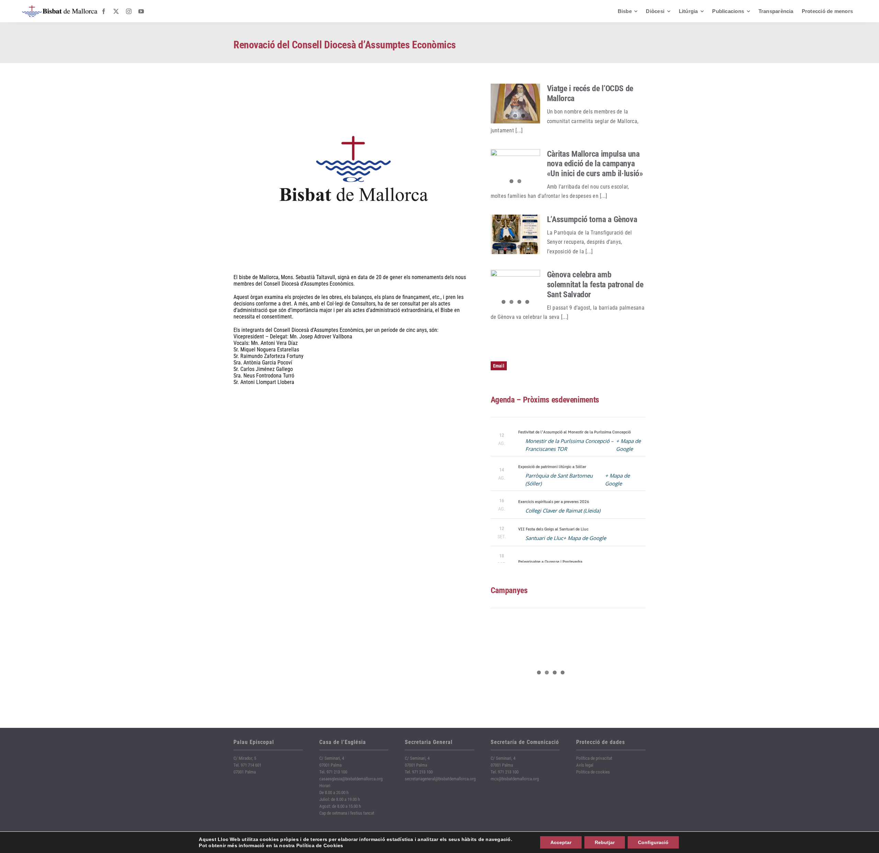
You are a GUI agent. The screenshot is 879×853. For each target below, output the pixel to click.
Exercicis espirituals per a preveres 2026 (553, 501)
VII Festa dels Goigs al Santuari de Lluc (553, 529)
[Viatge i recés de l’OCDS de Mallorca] (515, 103)
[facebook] (103, 11)
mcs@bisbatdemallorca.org (515, 778)
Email (498, 366)
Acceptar (560, 842)
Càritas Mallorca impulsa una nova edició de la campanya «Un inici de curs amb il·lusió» (595, 164)
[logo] (60, 7)
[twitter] (116, 11)
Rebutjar (605, 842)
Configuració (653, 842)
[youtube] (141, 11)
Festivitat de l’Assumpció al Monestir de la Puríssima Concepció (574, 432)
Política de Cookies (319, 845)
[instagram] (129, 11)
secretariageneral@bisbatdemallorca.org (440, 778)
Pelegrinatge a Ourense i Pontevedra (550, 561)
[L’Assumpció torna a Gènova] (515, 234)
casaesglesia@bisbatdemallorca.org (351, 778)
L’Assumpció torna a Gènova (592, 219)
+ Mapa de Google (584, 537)
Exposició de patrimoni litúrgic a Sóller (552, 467)
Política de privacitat (594, 758)
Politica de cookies (593, 771)
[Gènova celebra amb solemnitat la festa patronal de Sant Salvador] (515, 290)
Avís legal (584, 765)
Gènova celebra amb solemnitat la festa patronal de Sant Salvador (595, 284)
